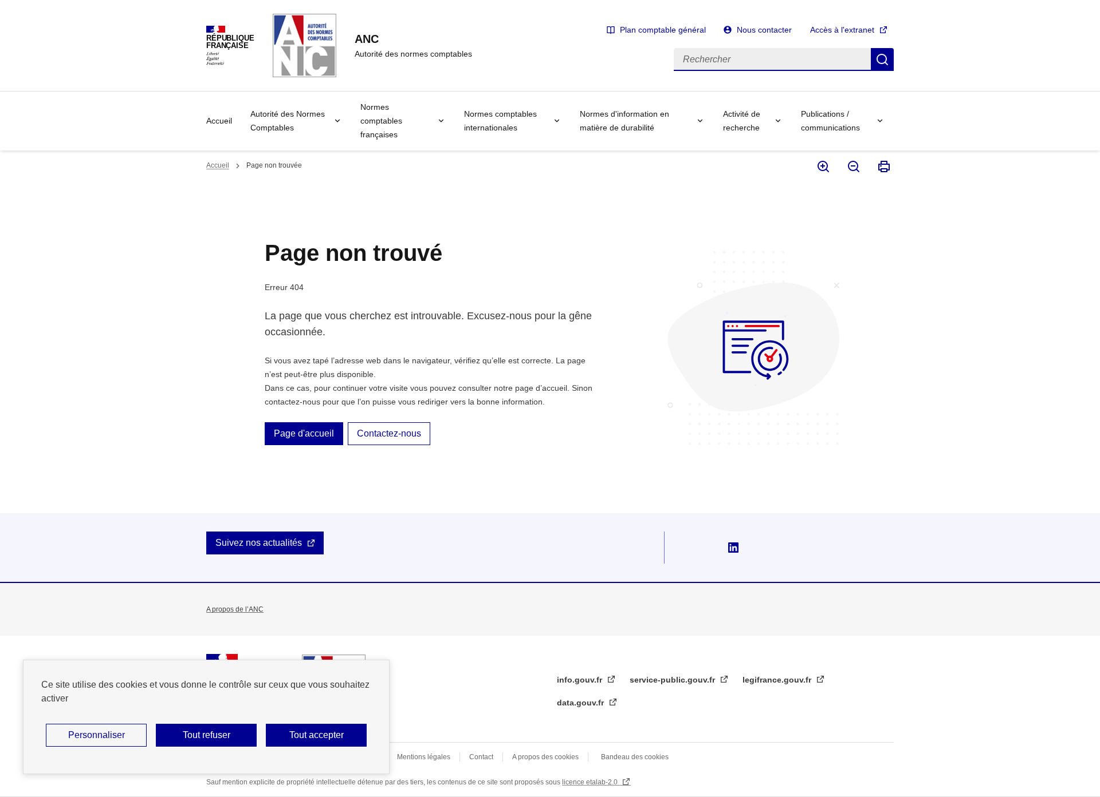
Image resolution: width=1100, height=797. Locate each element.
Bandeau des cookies (635, 757)
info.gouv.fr (580, 679)
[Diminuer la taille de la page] (852, 166)
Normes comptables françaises (381, 120)
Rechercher (882, 59)
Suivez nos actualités (258, 543)
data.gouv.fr (581, 702)
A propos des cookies (545, 757)
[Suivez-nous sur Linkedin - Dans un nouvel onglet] (733, 547)
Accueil (219, 120)
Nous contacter (764, 29)
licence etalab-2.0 (590, 782)
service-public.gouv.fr (673, 679)
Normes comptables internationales (500, 120)
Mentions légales (423, 757)
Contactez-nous (389, 433)
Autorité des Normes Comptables (287, 120)
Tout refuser (206, 735)
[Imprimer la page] (883, 166)
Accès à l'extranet (842, 29)
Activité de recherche (741, 120)
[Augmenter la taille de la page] (822, 166)
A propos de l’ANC (235, 609)
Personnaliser (96, 735)
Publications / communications (830, 120)
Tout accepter (316, 735)
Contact (481, 757)
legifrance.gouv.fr (778, 679)
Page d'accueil (304, 433)
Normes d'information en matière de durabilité (624, 120)
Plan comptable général (663, 29)
